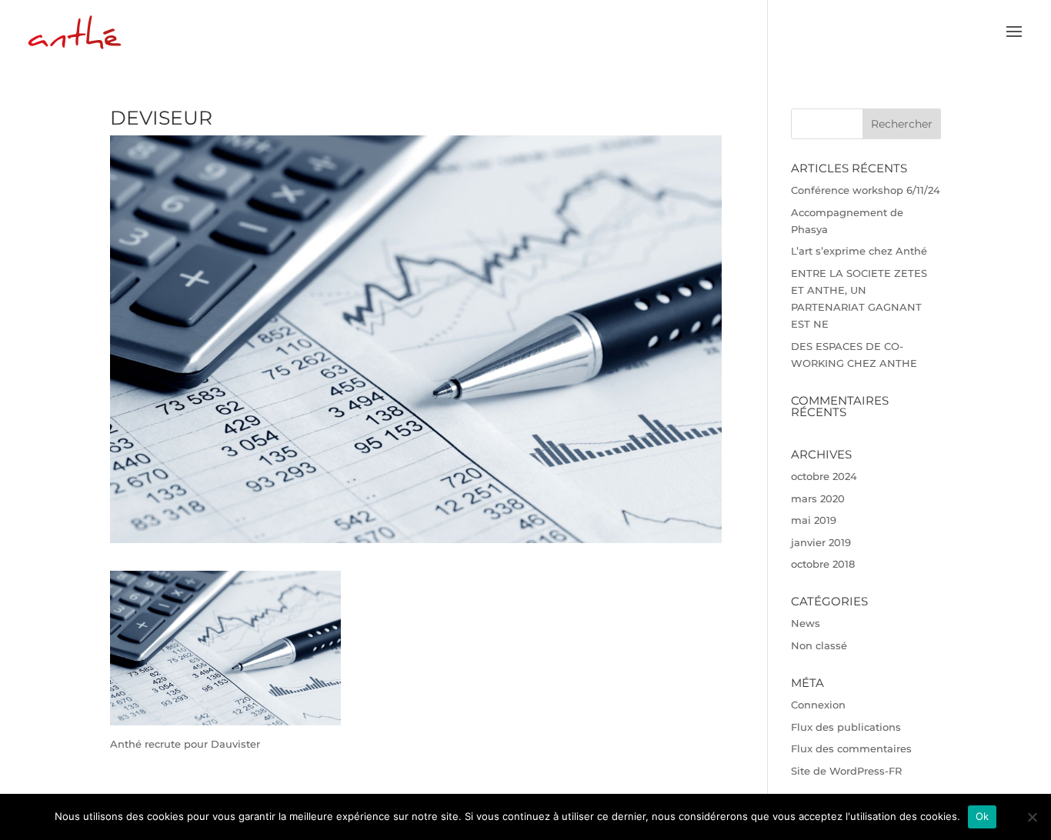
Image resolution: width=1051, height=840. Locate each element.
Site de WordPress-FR (846, 771)
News (805, 623)
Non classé (819, 645)
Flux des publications (846, 727)
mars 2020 (818, 498)
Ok (982, 816)
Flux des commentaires (851, 748)
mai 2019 (813, 520)
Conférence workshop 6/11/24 (865, 190)
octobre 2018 (823, 564)
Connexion (818, 704)
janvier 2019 (821, 542)
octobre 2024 (824, 476)
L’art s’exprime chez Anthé (859, 251)
